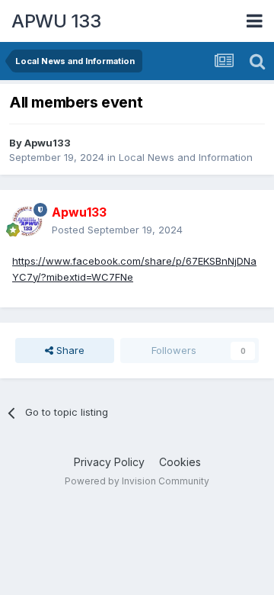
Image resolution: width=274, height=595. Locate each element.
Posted (117, 230)
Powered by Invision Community (137, 481)
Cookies (180, 461)
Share (68, 350)
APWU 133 (55, 21)
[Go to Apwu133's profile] (27, 221)
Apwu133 (47, 143)
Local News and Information (186, 157)
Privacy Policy (109, 461)
